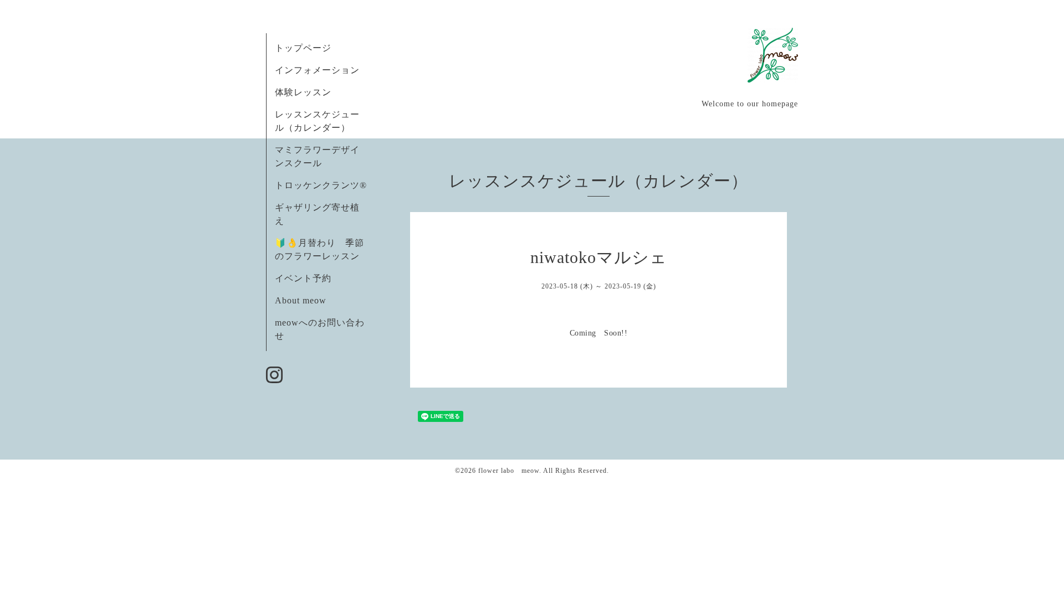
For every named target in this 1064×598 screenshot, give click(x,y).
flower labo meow (508, 471)
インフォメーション (317, 70)
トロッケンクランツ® (321, 185)
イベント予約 (303, 278)
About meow (300, 300)
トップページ (303, 48)
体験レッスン (303, 92)
